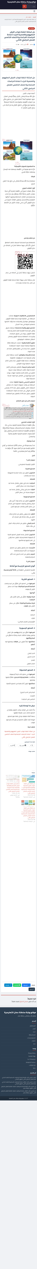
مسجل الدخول (24, 1001)
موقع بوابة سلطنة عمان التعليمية (16, 1098)
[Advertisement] (18, 118)
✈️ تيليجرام (8, 985)
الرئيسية (34, 17)
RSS (34, 1068)
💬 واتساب (17, 985)
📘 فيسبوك (26, 985)
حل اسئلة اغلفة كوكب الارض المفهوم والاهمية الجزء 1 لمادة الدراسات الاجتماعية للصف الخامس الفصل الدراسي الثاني (20, 734)
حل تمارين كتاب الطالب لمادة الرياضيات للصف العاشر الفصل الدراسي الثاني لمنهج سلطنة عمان (18, 1092)
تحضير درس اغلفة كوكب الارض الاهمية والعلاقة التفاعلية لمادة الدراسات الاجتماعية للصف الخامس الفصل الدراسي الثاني (12, 787)
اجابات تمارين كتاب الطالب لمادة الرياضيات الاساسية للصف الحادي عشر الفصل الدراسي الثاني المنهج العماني (19, 1083)
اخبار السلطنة (32, 1035)
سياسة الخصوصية (30, 1062)
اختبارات (33, 1041)
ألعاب (33, 1029)
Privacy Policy (31, 1053)
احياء (34, 1032)
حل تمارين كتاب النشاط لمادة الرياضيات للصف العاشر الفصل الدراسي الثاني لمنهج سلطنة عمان (18, 1087)
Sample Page (31, 1056)
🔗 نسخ (32, 989)
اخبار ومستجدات (31, 1038)
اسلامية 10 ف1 (31, 1059)
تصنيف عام (28, 17)
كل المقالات (32, 1065)
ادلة (34, 1044)
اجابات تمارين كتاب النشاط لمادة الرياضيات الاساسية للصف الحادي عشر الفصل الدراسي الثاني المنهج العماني (19, 1078)
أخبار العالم (32, 1026)
